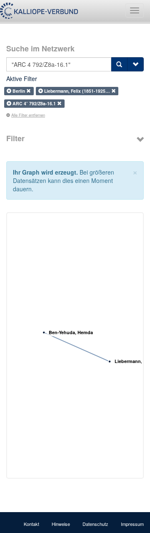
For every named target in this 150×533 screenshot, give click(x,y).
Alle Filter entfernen (28, 115)
